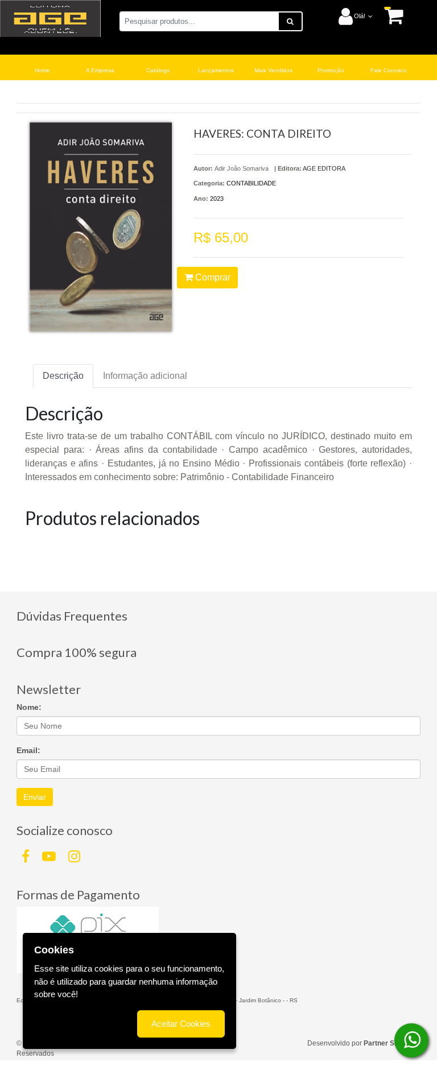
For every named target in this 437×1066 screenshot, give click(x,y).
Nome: (29, 707)
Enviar (34, 796)
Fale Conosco (388, 70)
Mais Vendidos (273, 70)
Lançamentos (216, 70)
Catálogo (158, 70)
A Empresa (100, 70)
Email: (28, 750)
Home (42, 70)
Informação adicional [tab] (145, 376)
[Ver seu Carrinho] (388, 15)
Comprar (211, 277)
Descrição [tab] (63, 376)
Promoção (331, 70)
